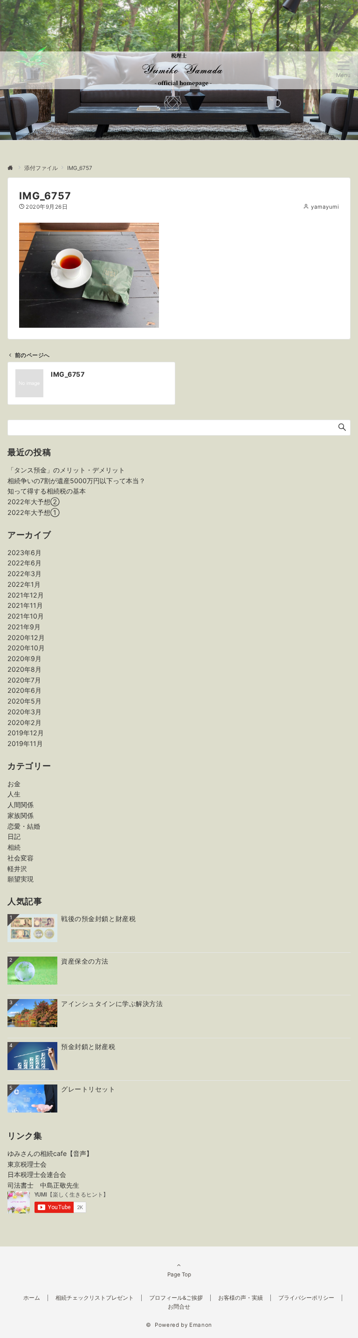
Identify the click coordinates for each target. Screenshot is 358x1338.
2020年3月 (24, 712)
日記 (14, 836)
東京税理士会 (27, 1164)
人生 (14, 794)
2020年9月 (24, 658)
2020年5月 (24, 701)
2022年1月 (24, 584)
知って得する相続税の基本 (46, 491)
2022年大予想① (33, 512)
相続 (14, 847)
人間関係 (20, 805)
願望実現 (20, 879)
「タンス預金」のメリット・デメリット (66, 470)
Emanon (200, 1325)
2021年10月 (25, 616)
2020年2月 (24, 722)
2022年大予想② (33, 502)
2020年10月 (26, 648)
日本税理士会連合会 (36, 1174)
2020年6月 (24, 690)
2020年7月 (24, 680)
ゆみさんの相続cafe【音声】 (50, 1153)
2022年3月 (24, 573)
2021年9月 (24, 627)
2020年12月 (26, 637)
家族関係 (20, 815)
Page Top (179, 1274)
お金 (14, 784)
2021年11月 (25, 605)
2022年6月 (24, 563)
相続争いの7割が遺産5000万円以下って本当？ (76, 481)
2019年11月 (25, 743)
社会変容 (20, 858)
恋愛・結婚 (23, 826)
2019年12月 (25, 733)
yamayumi (325, 207)
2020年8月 (24, 669)
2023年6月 (24, 552)
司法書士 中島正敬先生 (43, 1185)
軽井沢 (17, 869)
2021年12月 (25, 595)
